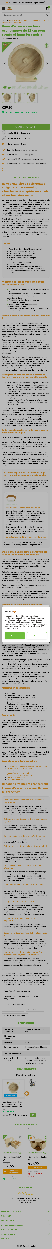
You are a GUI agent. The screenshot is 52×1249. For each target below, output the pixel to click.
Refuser (37, 636)
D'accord (15, 636)
